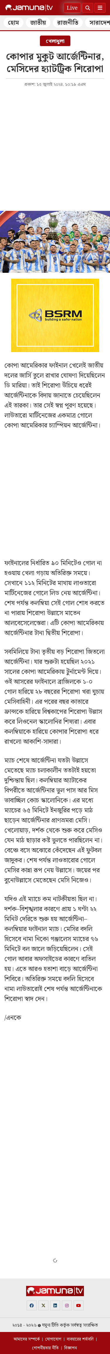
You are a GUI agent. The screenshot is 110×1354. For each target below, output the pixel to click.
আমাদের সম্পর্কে (26, 1339)
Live (72, 8)
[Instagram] (67, 1305)
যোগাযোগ (53, 1339)
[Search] (87, 8)
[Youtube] (79, 1305)
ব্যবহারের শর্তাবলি (80, 1339)
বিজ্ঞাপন (70, 1348)
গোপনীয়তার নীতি (45, 1348)
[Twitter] (43, 1305)
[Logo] (29, 8)
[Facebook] (32, 1305)
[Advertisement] (55, 148)
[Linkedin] (55, 1305)
